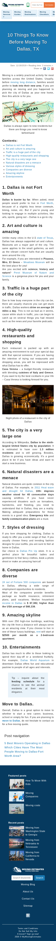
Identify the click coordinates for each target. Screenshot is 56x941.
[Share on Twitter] (48, 68)
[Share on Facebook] (44, 68)
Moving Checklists (44, 13)
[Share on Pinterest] (52, 68)
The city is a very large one (21, 159)
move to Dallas (11, 720)
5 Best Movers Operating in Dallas (27, 743)
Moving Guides (17, 13)
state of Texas (45, 238)
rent (38, 631)
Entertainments (14, 176)
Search (39, 878)
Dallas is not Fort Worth (19, 145)
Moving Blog (28, 884)
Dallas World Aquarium (35, 660)
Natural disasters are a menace (23, 162)
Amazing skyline (15, 173)
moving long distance (22, 82)
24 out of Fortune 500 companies (21, 582)
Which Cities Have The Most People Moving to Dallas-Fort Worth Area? (23, 751)
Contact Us (28, 898)
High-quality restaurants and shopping (27, 155)
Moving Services (6, 13)
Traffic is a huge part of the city (23, 152)
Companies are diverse (19, 169)
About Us (28, 891)
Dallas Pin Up (28, 551)
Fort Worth (46, 203)
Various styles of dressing (20, 166)
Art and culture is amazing (20, 148)
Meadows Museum (34, 262)
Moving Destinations (30, 13)
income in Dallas (12, 603)
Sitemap (28, 906)
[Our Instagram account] (28, 915)
